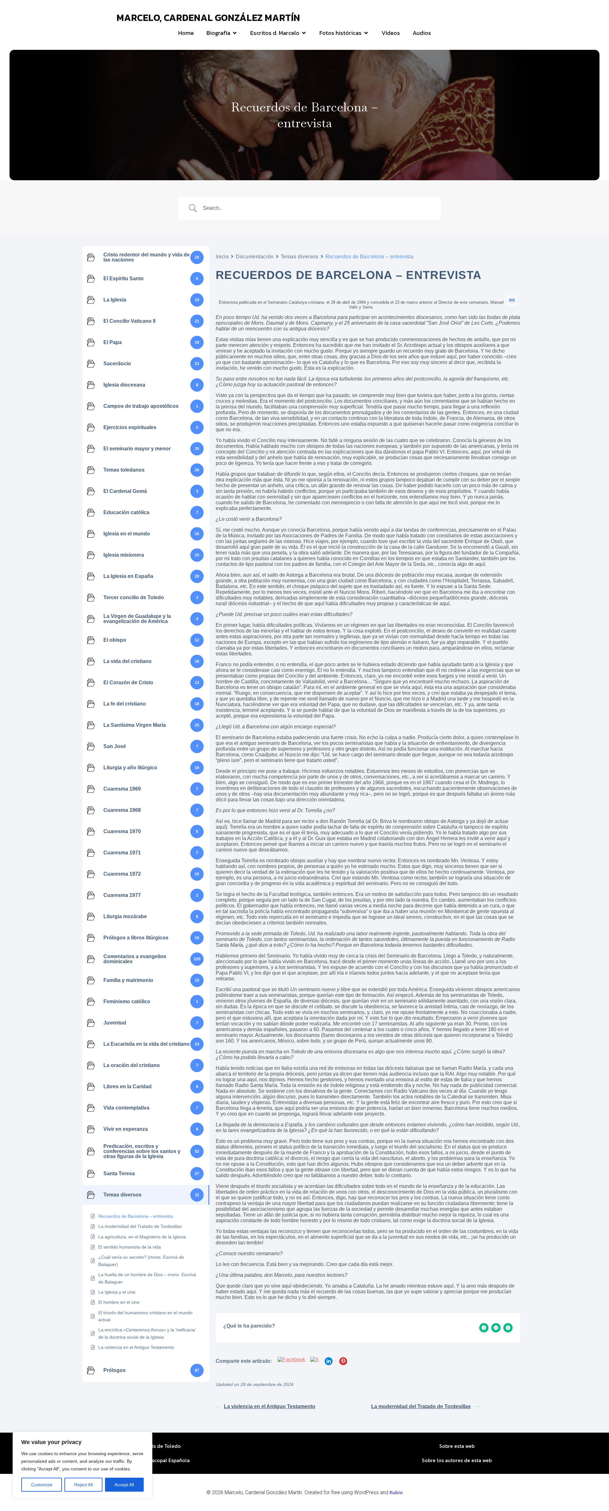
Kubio (396, 1492)
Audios (422, 33)
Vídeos (391, 33)
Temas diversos (299, 256)
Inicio (222, 256)
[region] (82, 1465)
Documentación (254, 256)
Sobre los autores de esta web (457, 1460)
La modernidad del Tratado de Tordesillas (421, 1406)
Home (186, 33)
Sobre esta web (457, 1446)
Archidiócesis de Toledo (152, 1446)
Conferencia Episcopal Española (152, 1460)
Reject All (83, 1484)
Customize (41, 1484)
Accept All (124, 1484)
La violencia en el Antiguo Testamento (269, 1406)
